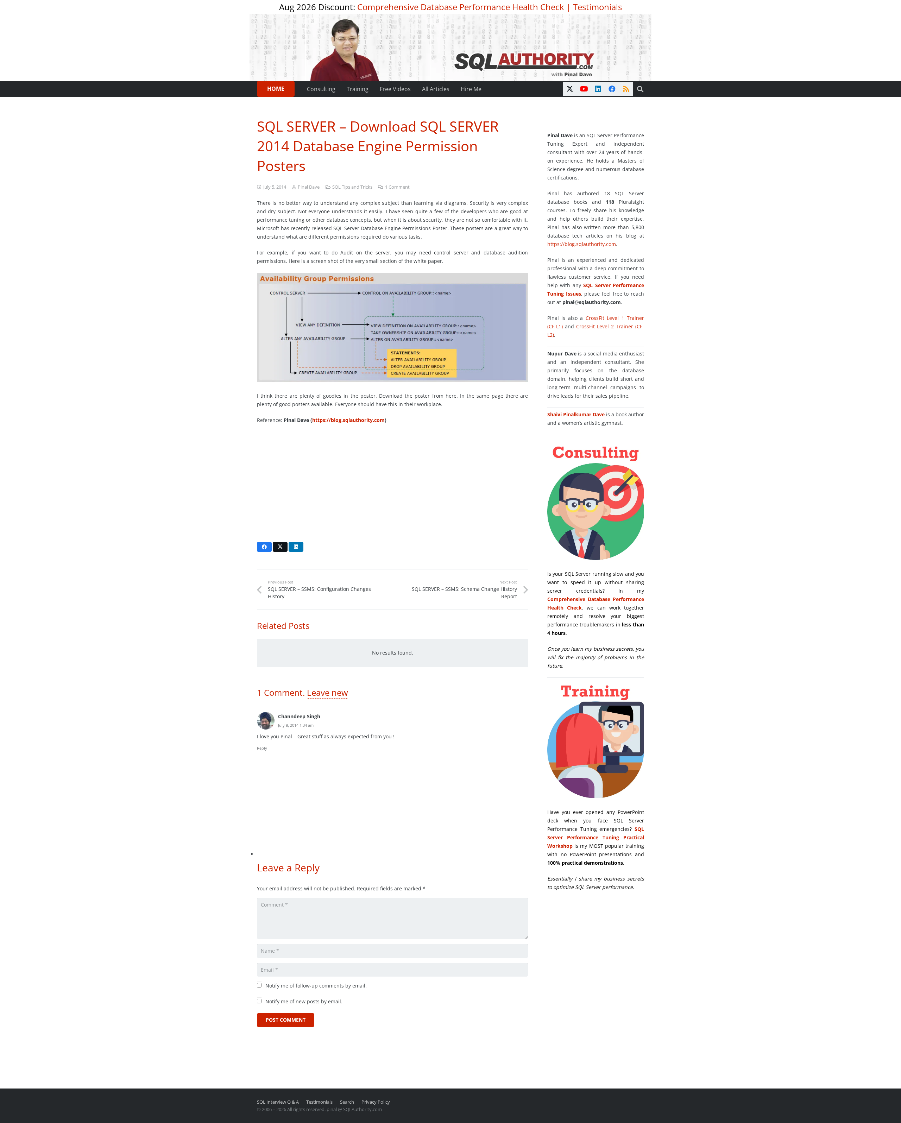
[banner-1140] (451, 47)
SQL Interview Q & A (278, 1102)
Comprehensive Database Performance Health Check (460, 7)
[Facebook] (612, 89)
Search (347, 1102)
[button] (640, 89)
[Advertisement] (392, 481)
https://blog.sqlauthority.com (348, 420)
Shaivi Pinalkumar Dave (576, 414)
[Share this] (264, 547)
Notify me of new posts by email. (303, 1001)
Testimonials (597, 7)
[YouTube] (584, 89)
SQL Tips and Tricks (352, 187)
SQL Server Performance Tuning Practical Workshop (595, 837)
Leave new (327, 692)
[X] (570, 89)
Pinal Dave (309, 187)
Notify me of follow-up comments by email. (316, 985)
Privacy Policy (375, 1102)
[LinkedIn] (598, 89)
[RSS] (626, 89)
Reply (262, 748)
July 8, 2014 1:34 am (296, 725)
